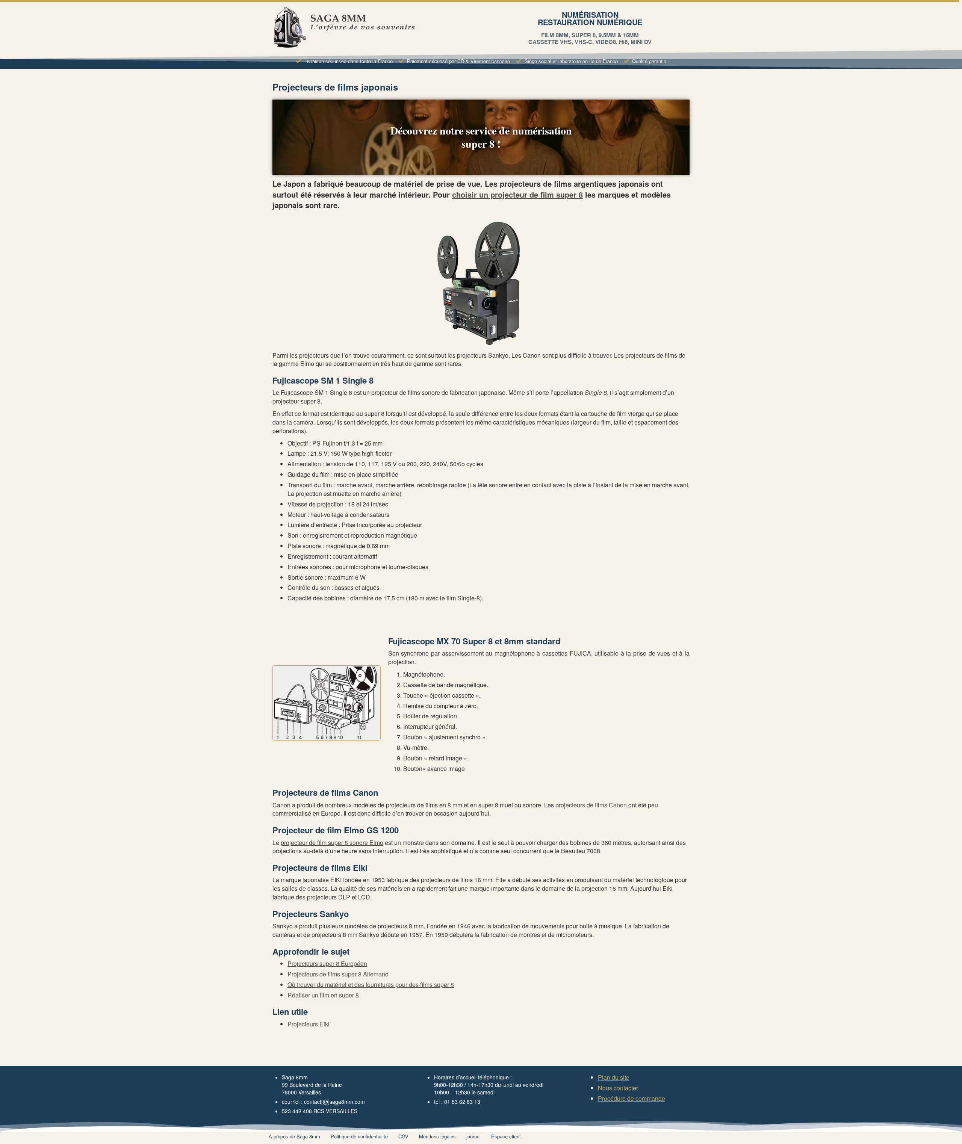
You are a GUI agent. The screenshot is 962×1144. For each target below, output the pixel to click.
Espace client (506, 1136)
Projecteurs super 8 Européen (327, 963)
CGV (403, 1136)
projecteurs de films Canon (591, 805)
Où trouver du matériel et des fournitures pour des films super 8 (370, 984)
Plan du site (613, 1077)
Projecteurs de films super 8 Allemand (338, 974)
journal (473, 1136)
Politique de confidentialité (359, 1136)
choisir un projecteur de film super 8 (517, 194)
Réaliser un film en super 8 (323, 995)
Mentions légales (437, 1136)
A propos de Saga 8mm (294, 1136)
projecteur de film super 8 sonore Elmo (332, 842)
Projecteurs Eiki (308, 1024)
